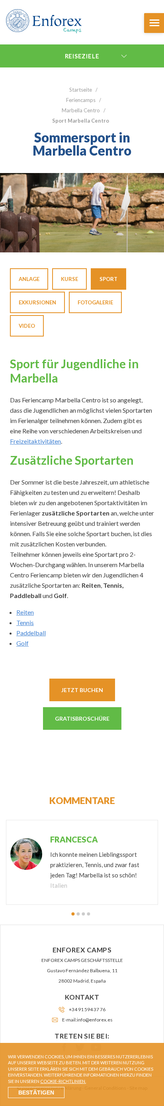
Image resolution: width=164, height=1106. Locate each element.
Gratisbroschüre (82, 718)
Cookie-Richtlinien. (63, 1081)
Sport (108, 279)
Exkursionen (37, 302)
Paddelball (31, 633)
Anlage (29, 279)
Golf (22, 643)
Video (27, 326)
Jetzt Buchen (82, 690)
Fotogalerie (95, 302)
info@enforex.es (95, 1020)
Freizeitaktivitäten (35, 441)
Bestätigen (36, 1092)
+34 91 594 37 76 (87, 1009)
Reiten (25, 612)
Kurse (69, 279)
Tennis (25, 622)
